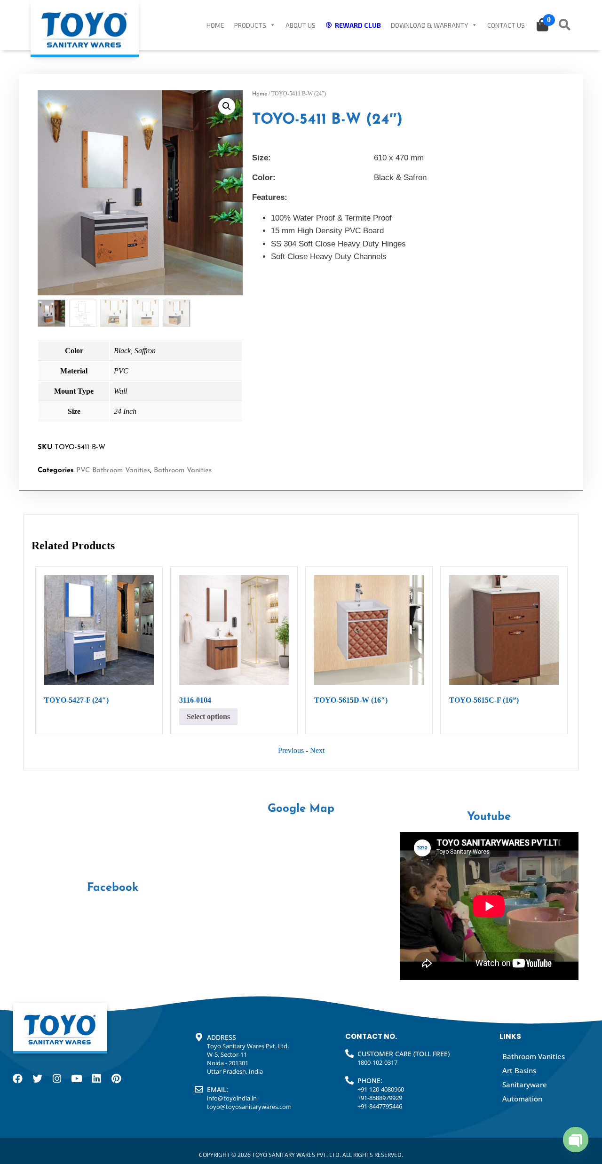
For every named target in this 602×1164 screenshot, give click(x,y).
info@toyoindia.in (232, 1098)
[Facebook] (17, 1079)
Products (250, 25)
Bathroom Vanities (183, 470)
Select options (208, 717)
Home (215, 25)
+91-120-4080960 (380, 1089)
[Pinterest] (116, 1079)
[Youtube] (77, 1079)
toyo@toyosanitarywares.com (249, 1106)
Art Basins (519, 1070)
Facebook (112, 888)
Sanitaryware (524, 1084)
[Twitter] (37, 1079)
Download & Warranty (429, 25)
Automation (522, 1098)
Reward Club (358, 25)
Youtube (489, 817)
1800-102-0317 (377, 1062)
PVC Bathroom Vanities (113, 470)
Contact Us (506, 25)
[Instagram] (57, 1079)
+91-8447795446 (379, 1106)
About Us (300, 25)
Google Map (301, 809)
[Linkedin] (96, 1079)
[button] (226, 106)
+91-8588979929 (379, 1097)
